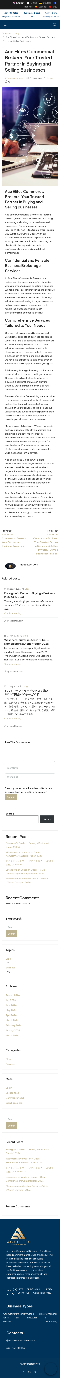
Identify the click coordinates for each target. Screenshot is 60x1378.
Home (8, 33)
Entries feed (12, 1092)
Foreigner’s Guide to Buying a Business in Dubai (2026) (28, 845)
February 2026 (14, 1025)
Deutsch (45, 3)
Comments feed (15, 1097)
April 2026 (11, 1015)
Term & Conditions (39, 1290)
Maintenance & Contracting (51, 1317)
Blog (17, 33)
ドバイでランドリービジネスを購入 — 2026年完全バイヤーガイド (28, 692)
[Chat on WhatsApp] (51, 1369)
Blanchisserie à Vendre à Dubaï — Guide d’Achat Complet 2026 (27, 880)
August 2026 (13, 994)
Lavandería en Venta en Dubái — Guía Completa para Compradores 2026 (25, 871)
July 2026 (11, 1000)
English (18, 3)
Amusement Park (21, 1315)
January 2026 (13, 1030)
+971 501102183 (11, 13)
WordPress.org (14, 1102)
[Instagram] (30, 1372)
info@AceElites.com (11, 17)
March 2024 (12, 1035)
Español (40, 6)
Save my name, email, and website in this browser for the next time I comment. (28, 790)
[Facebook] (24, 1372)
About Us (30, 1290)
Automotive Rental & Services (9, 1317)
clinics (41, 1313)
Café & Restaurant (32, 1315)
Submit (11, 796)
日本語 (32, 3)
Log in (9, 1087)
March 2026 (12, 1020)
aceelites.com (16, 77)
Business (10, 967)
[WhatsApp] (36, 1372)
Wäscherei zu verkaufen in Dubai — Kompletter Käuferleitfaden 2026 (26, 641)
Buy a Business (22, 1290)
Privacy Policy (48, 1290)
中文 (53, 6)
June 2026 (11, 1005)
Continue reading (12, 613)
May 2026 (11, 1010)
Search (10, 813)
